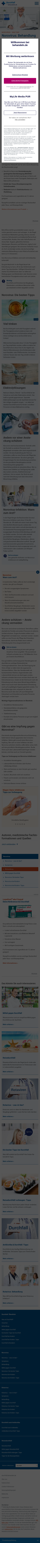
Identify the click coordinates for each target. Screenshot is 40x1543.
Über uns (4, 1479)
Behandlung (9, 869)
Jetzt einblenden (8, 844)
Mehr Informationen (10, 963)
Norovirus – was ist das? (13, 861)
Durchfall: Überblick (9, 1314)
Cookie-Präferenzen (8, 1486)
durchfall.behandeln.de (9, 1475)
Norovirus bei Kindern (12, 881)
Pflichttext (35, 221)
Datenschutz (6, 1483)
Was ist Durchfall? (7, 1319)
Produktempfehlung (9, 1540)
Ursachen (5, 1323)
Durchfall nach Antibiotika (11, 1422)
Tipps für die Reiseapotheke (10, 1456)
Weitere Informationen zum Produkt (14, 209)
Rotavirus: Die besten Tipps (10, 1406)
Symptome (8, 865)
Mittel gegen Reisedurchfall (10, 1449)
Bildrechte (5, 1494)
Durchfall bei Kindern (8, 1336)
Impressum (5, 1497)
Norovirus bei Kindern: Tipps (14, 885)
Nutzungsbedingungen (9, 1490)
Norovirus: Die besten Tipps (14, 877)
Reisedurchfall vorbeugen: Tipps (12, 1452)
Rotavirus (5, 1387)
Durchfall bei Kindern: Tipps (10, 1339)
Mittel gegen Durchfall (12, 873)
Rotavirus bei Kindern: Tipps (10, 1413)
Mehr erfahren (8, 1024)
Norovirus (6, 856)
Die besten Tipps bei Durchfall (11, 1333)
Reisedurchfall (7, 1441)
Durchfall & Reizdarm (8, 1343)
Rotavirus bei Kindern (8, 1409)
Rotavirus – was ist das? (9, 1393)
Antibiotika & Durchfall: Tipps (11, 1431)
